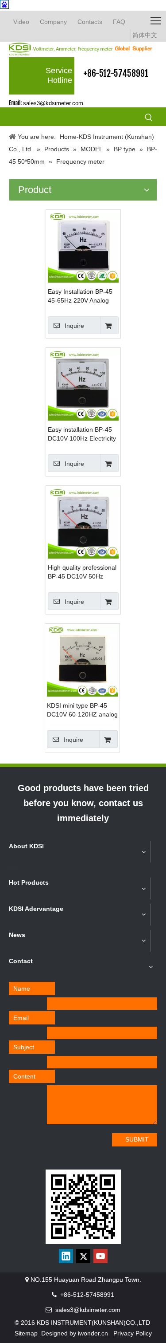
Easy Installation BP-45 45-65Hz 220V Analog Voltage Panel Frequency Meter (83, 296)
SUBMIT (137, 1139)
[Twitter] (83, 1256)
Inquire (74, 325)
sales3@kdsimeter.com (53, 103)
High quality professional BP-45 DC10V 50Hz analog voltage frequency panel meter (83, 572)
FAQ (119, 21)
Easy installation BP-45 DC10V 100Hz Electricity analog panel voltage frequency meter (82, 434)
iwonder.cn (93, 1333)
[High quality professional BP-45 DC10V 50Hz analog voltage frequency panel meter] (83, 522)
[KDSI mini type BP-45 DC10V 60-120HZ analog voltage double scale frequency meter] (82, 660)
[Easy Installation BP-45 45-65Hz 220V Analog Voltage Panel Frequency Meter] (83, 246)
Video (21, 21)
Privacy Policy (132, 1333)
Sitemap (26, 1333)
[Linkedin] (66, 1256)
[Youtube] (100, 1256)
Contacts (89, 21)
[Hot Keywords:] (149, 118)
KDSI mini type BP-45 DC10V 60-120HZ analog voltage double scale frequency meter (82, 710)
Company (53, 21)
